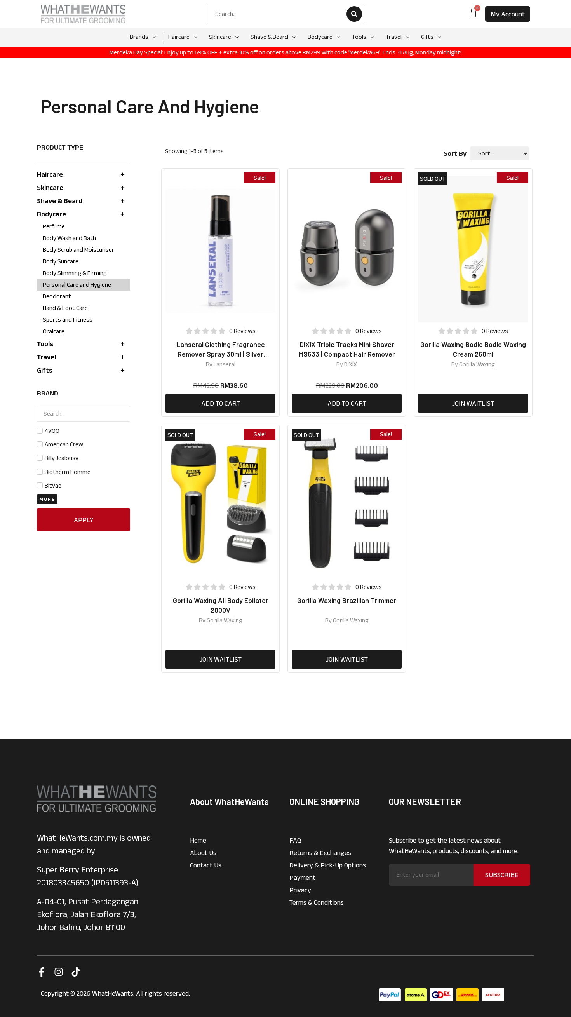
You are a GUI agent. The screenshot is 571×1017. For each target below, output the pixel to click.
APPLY (83, 520)
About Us (203, 853)
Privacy (300, 890)
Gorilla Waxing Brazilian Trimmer (346, 600)
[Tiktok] (75, 972)
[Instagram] (58, 972)
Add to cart (220, 403)
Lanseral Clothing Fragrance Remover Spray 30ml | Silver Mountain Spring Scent (220, 354)
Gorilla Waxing (477, 364)
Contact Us (205, 865)
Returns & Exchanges (320, 853)
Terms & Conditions (316, 902)
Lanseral (224, 364)
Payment (302, 877)
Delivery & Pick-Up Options (327, 865)
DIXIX (350, 364)
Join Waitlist (473, 403)
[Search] (354, 14)
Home (198, 840)
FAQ (295, 840)
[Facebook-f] (41, 972)
